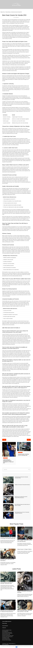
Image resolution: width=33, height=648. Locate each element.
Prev (4, 439)
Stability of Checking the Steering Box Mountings (22, 484)
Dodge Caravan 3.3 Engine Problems (24, 549)
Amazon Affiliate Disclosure (6, 621)
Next (28, 439)
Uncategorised (17, 17)
